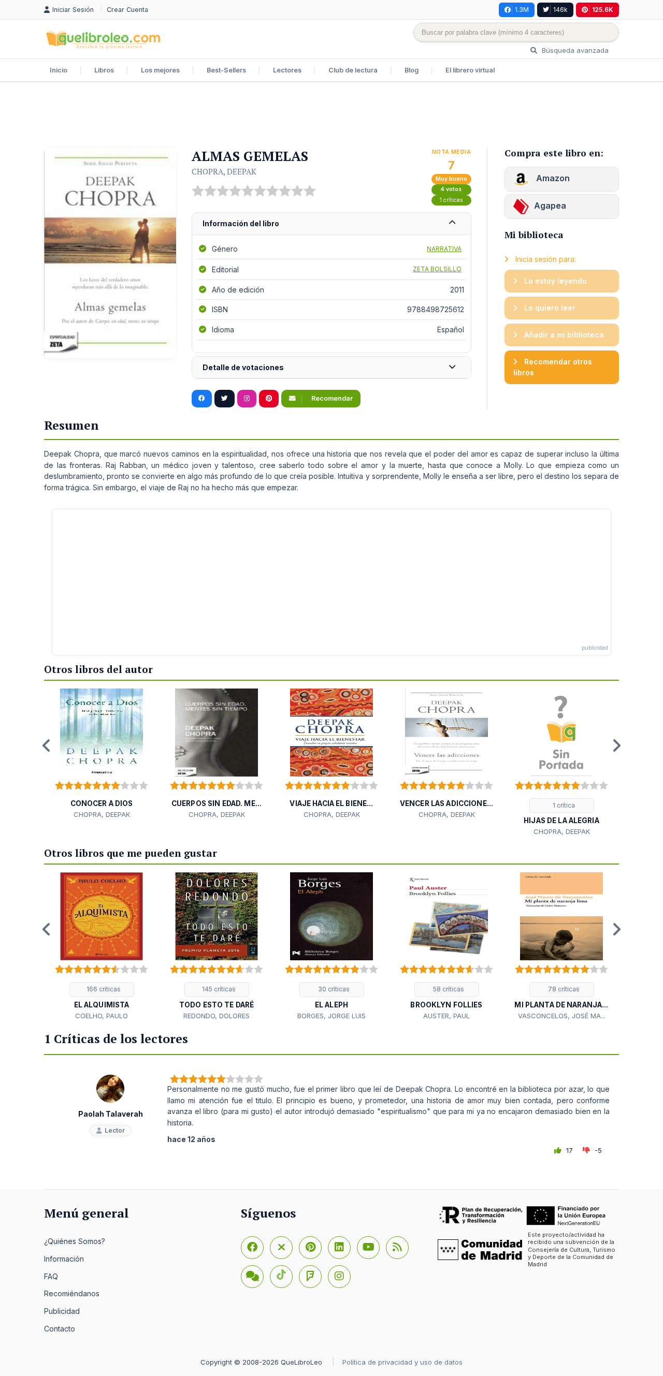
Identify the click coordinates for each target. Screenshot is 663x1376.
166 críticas (103, 989)
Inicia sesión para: (544, 259)
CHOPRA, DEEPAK (224, 171)
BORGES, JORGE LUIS (331, 1016)
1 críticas (451, 200)
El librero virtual (470, 70)
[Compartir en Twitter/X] (224, 398)
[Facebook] (252, 1247)
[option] (101, 754)
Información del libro (241, 223)
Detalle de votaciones (243, 367)
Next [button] (616, 745)
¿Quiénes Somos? (74, 1241)
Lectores (287, 70)
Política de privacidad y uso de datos (402, 1362)
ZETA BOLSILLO (437, 269)
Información (64, 1258)
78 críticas (563, 989)
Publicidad (62, 1311)
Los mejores (160, 70)
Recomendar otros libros (552, 367)
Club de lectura (353, 70)
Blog (412, 70)
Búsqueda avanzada (574, 50)
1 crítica (563, 805)
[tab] (331, 224)
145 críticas (218, 989)
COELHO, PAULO (101, 1016)
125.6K (602, 9)
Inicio (58, 70)
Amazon (552, 178)
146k (560, 9)
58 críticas (447, 989)
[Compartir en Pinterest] (269, 398)
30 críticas (333, 989)
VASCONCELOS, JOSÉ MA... (562, 1016)
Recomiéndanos (71, 1293)
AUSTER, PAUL (446, 1016)
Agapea (550, 205)
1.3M (522, 9)
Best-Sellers (226, 70)
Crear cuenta (127, 9)
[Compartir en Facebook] (202, 398)
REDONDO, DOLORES (216, 1016)
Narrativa (444, 249)
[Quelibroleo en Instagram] (246, 398)
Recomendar (331, 398)
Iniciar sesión (74, 9)
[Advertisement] (331, 116)
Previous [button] (46, 745)
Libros (104, 70)
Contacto (59, 1328)
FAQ (51, 1276)
